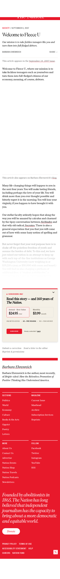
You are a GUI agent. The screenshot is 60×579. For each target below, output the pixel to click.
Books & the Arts (10, 419)
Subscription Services (42, 415)
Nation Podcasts (10, 477)
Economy (7, 410)
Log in (38, 331)
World (5, 405)
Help (30, 548)
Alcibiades (46, 221)
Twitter (35, 453)
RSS (33, 467)
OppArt (6, 424)
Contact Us (7, 453)
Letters (5, 434)
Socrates (30, 225)
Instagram (36, 458)
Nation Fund (18, 553)
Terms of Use (25, 544)
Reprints (35, 419)
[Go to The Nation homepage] (55, 552)
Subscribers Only (16, 294)
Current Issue (38, 400)
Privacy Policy (9, 544)
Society (6, 28)
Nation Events (9, 463)
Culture (6, 415)
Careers (6, 553)
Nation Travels (9, 472)
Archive (35, 410)
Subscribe (14, 331)
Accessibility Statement (14, 548)
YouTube (35, 463)
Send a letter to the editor (36, 348)
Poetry (5, 429)
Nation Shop (8, 467)
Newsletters (8, 482)
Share (52, 52)
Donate (11, 531)
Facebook (36, 448)
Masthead (36, 405)
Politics (6, 400)
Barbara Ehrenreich (11, 52)
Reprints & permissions (13, 351)
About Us (7, 448)
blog (54, 177)
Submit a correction (11, 348)
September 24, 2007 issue (42, 61)
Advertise (7, 458)
